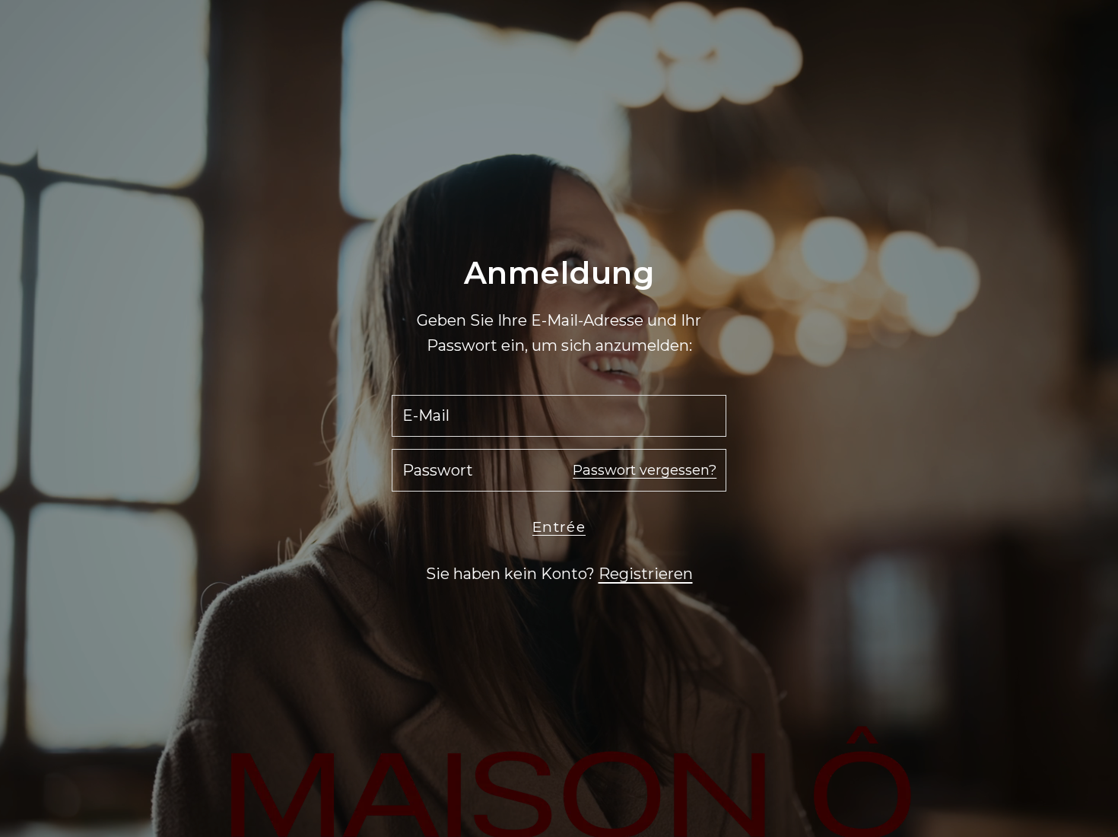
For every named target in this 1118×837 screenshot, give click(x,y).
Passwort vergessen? (644, 470)
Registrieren (646, 574)
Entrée (559, 527)
